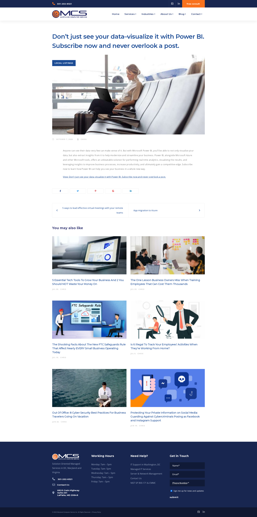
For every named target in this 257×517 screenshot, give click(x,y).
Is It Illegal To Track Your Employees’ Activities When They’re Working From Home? (164, 346)
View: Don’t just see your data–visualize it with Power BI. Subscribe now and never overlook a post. (114, 176)
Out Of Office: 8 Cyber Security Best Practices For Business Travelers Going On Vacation (89, 414)
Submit (174, 497)
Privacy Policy (96, 512)
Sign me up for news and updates (188, 491)
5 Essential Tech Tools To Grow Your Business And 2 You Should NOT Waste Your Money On (88, 282)
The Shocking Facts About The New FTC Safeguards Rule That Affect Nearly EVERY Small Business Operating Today (89, 348)
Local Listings (64, 63)
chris (83, 139)
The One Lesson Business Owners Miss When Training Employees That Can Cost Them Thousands (165, 282)
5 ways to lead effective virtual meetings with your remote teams (92, 210)
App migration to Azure (145, 210)
